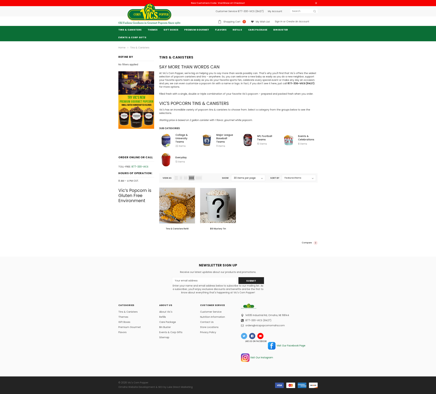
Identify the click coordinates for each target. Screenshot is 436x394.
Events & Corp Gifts (132, 37)
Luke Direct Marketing (180, 387)
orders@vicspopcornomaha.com (265, 325)
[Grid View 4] (191, 178)
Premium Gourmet (129, 327)
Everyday (181, 157)
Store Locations (209, 327)
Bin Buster (165, 327)
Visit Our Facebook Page (290, 345)
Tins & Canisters (130, 29)
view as (167, 178)
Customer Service (211, 311)
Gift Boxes (124, 322)
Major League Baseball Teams (224, 138)
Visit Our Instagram (261, 357)
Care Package (167, 322)
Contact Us (207, 322)
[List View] (176, 178)
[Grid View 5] (198, 178)
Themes (153, 29)
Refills (162, 317)
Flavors (122, 332)
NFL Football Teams (264, 137)
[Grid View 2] (181, 178)
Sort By (274, 178)
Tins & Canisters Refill (177, 228)
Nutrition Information (212, 317)
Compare (309, 242)
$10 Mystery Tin (218, 228)
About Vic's (165, 311)
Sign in (279, 21)
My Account (275, 11)
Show (225, 178)
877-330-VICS (139, 166)
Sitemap (164, 337)
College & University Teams (181, 138)
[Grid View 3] (185, 178)
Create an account (297, 21)
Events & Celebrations (306, 137)
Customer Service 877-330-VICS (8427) (240, 11)
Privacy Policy (208, 332)
